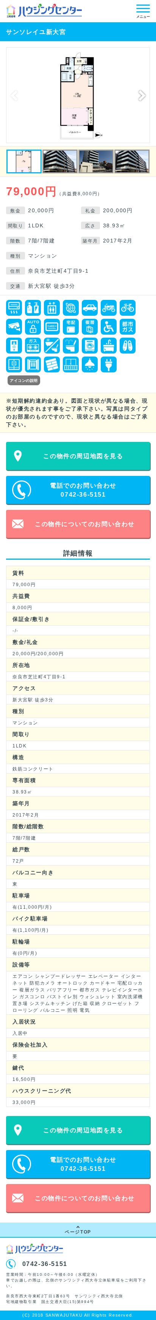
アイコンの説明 (24, 380)
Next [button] (142, 95)
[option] (78, 95)
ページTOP (78, 1232)
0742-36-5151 (44, 1264)
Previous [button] (14, 95)
